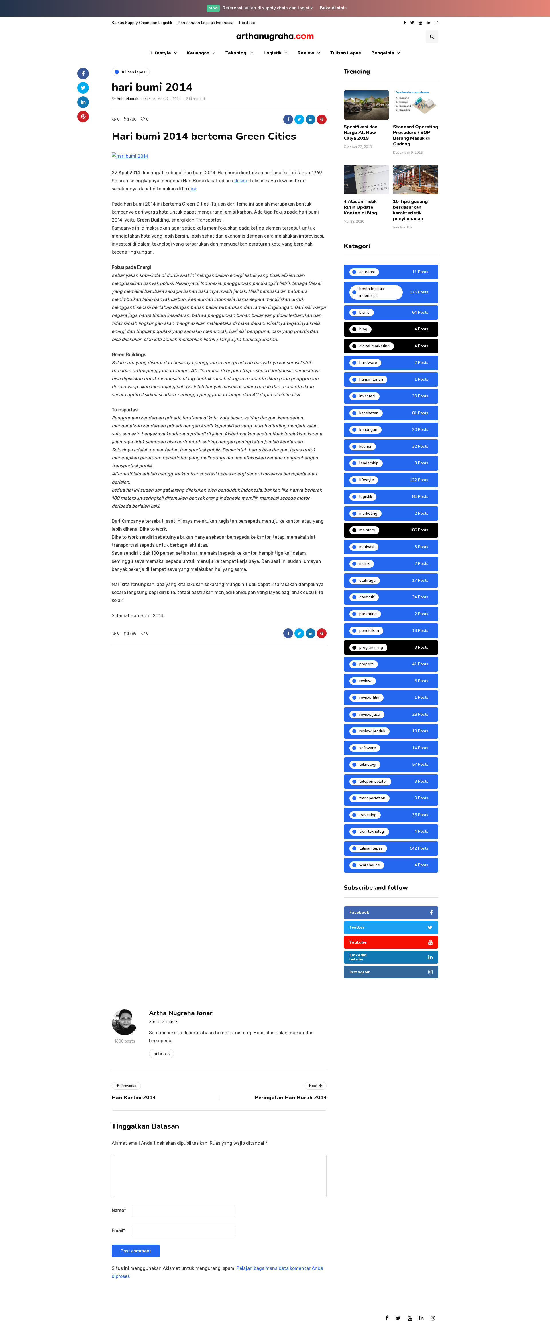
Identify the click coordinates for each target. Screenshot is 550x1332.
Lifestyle (160, 53)
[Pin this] (322, 119)
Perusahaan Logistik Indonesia (205, 22)
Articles (162, 1053)
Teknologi (236, 53)
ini (193, 189)
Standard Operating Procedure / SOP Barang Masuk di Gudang (415, 135)
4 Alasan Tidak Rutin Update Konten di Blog (360, 207)
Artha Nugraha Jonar (133, 98)
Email (118, 1230)
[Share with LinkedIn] (310, 119)
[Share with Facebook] (288, 119)
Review (306, 53)
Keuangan (198, 53)
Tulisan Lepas (345, 53)
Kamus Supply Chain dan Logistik (142, 22)
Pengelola (382, 53)
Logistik (273, 53)
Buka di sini (332, 8)
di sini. (241, 180)
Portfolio (247, 22)
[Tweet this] (299, 119)
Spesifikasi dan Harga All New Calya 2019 (361, 132)
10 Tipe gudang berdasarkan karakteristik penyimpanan (410, 210)
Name (119, 1210)
